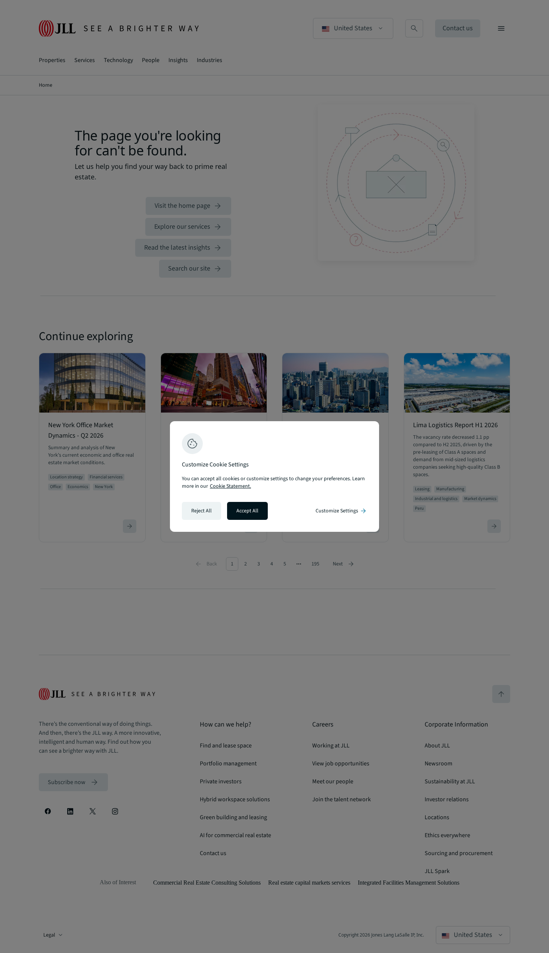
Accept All (247, 511)
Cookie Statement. (230, 486)
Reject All (201, 511)
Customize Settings (341, 510)
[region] (274, 476)
